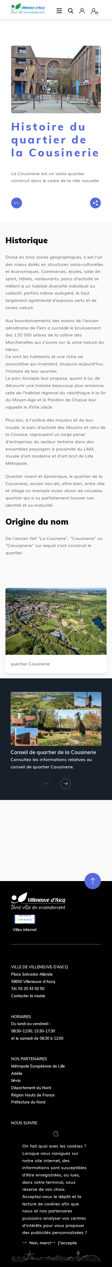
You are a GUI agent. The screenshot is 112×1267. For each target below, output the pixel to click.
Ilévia (16, 1080)
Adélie (16, 1073)
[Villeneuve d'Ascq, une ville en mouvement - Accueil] (28, 9)
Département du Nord (31, 1087)
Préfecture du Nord (28, 1102)
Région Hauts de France (33, 1095)
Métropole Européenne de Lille (38, 1066)
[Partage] (95, 203)
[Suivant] (65, 783)
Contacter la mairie (28, 995)
